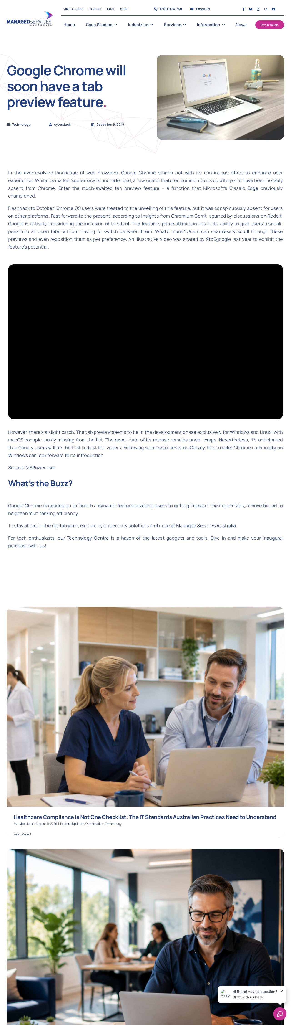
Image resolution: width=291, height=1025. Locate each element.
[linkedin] (265, 9)
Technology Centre (88, 538)
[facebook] (243, 9)
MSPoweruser (40, 467)
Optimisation (94, 824)
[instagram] (258, 9)
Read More (21, 834)
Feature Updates (72, 824)
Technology (21, 124)
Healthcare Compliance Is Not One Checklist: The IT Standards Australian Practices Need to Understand (145, 817)
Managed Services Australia (206, 526)
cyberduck (25, 824)
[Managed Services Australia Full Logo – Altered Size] (30, 13)
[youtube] (273, 9)
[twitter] (250, 9)
